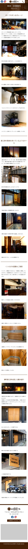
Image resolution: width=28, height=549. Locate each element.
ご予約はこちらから (13, 520)
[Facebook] (2, 2)
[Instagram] (5, 2)
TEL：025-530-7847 (14, 514)
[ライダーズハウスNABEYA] (14, 2)
